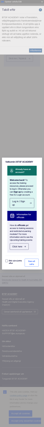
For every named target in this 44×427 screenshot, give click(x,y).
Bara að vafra (31, 262)
